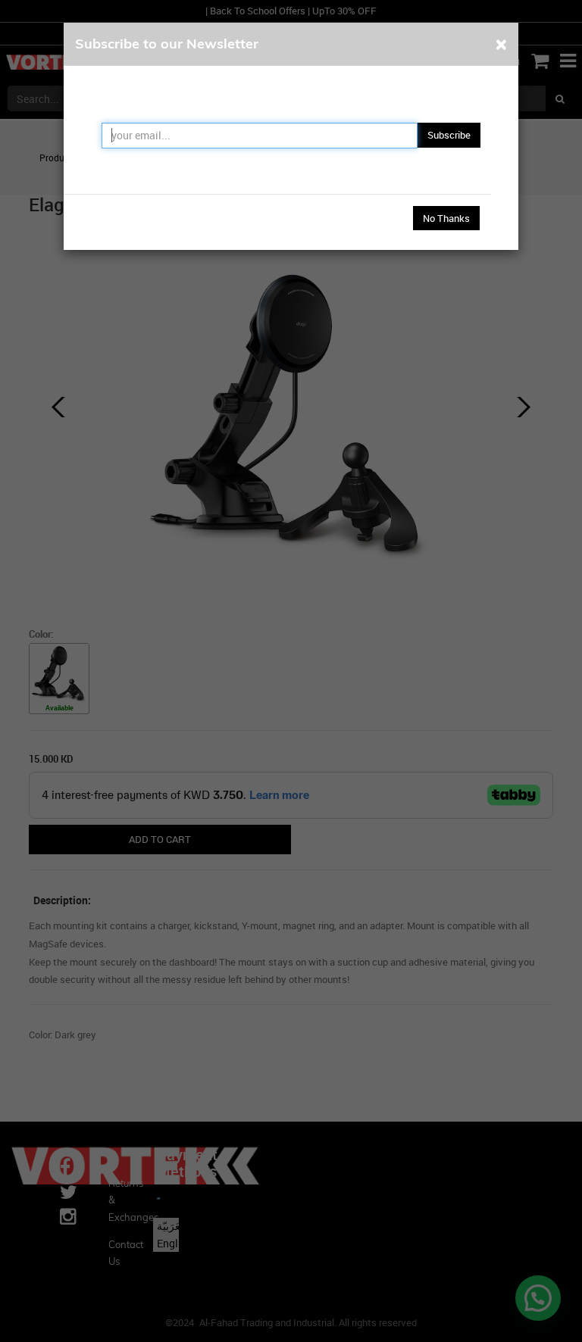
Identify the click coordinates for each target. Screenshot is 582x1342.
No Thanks (446, 218)
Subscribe (449, 135)
